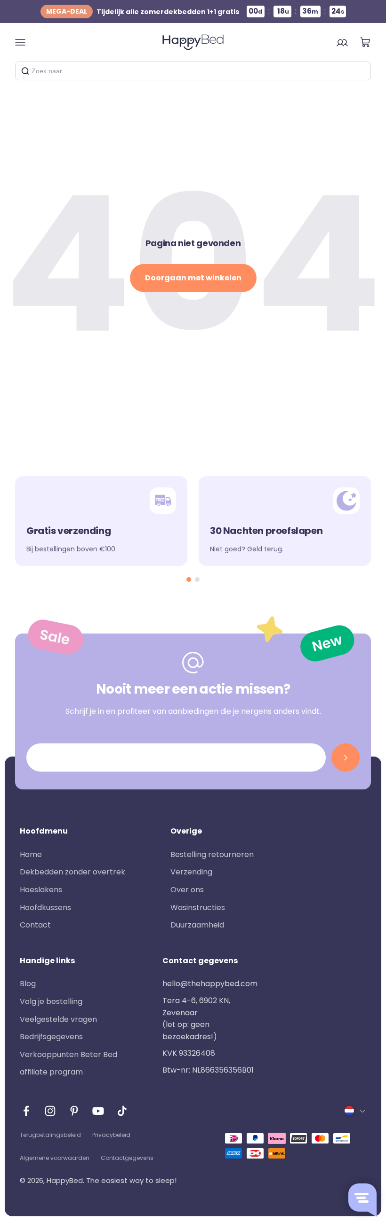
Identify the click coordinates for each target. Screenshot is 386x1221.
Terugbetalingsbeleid (50, 1135)
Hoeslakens (41, 889)
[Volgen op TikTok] (122, 1111)
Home (31, 854)
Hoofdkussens (45, 907)
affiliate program (51, 1071)
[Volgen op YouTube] (98, 1111)
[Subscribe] (345, 757)
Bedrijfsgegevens (51, 1036)
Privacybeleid (111, 1135)
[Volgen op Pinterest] (74, 1111)
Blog (28, 983)
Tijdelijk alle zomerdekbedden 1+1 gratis (142, 11)
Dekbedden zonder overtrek (72, 871)
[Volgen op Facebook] (26, 1111)
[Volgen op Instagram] (50, 1111)
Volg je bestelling (51, 1001)
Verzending (191, 871)
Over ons (187, 889)
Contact (35, 925)
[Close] (360, 71)
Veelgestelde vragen (58, 1019)
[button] (188, 579)
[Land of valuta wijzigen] (355, 1110)
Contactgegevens (127, 1158)
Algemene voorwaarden (54, 1158)
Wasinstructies (197, 907)
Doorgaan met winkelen (193, 277)
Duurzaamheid (197, 925)
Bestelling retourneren (212, 854)
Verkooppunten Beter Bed (68, 1054)
